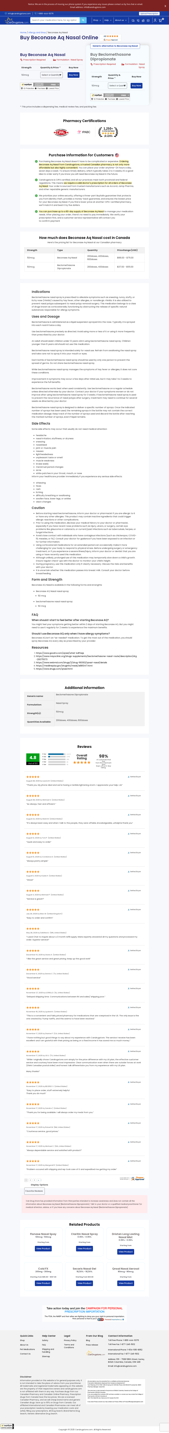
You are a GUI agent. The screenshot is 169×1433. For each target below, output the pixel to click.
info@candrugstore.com (19, 13)
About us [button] (119, 20)
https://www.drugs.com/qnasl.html (54, 668)
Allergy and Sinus (37, 32)
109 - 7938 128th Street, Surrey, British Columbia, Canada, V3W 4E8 (126, 1360)
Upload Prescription (149, 13)
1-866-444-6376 (45, 13)
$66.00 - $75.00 (125, 257)
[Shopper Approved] (110, 37)
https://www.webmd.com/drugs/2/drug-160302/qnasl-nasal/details (71, 662)
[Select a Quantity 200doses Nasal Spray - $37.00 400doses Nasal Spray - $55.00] (117, 85)
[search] (83, 20)
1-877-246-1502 (127, 1344)
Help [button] (106, 20)
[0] (160, 20)
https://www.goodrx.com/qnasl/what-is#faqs (60, 653)
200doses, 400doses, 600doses (98, 258)
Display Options (39, 1184)
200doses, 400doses (97, 266)
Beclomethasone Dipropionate (66, 267)
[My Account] (155, 20)
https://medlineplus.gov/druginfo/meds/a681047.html (64, 665)
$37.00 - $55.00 (125, 266)
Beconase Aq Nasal (67, 257)
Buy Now (73, 74)
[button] (7, 1426)
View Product (43, 1248)
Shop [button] (95, 20)
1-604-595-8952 (134, 1349)
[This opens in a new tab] (61, 132)
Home (23, 32)
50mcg (25, 74)
